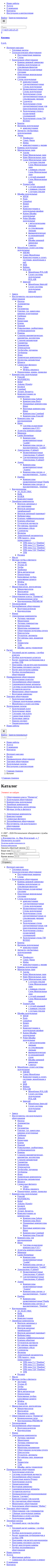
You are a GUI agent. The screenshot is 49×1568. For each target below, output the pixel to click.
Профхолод (28, 138)
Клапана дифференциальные (30, 518)
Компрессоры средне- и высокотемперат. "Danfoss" (35, 485)
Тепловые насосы (15, 1520)
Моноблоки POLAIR (38, 272)
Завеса (15, 294)
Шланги (21, 362)
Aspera (20, 462)
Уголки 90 (22, 584)
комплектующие (30, 82)
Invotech (21, 386)
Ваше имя (5, 851)
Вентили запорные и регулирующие (27, 505)
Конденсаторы (24, 611)
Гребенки (21, 316)
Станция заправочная (27, 340)
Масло (15, 557)
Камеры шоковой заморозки (30, 62)
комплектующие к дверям (35, 145)
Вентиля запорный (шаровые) (31, 513)
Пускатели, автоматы (27, 635)
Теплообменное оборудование (26, 606)
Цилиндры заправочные (28, 360)
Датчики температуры (27, 623)
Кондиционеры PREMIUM (29, 601)
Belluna (26, 267)
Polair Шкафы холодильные (29, 219)
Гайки (26, 367)
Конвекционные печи (27, 599)
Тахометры (22, 343)
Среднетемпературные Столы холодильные (33, 85)
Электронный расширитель (30, 535)
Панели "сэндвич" (20, 1496)
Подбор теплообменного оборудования (23, 673)
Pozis (25, 199)
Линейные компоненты (23, 501)
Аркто (26, 206)
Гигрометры (23, 308)
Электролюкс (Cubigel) (28, 450)
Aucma (26, 152)
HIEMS (26, 252)
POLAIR (27, 269)
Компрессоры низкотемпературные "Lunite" (32, 440)
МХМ (25, 196)
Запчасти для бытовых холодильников (27, 131)
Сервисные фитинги (27, 365)
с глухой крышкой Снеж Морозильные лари (37, 179)
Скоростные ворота (21, 716)
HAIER (20, 496)
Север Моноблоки (31, 255)
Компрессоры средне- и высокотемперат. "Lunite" (34, 446)
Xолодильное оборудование (25, 60)
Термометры (23, 345)
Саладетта (27, 101)
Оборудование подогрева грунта (32, 630)
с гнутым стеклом (36, 191)
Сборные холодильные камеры (26, 701)
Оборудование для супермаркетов (28, 1511)
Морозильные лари (26, 150)
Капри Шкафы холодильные (29, 214)
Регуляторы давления (27, 526)
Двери (20, 135)
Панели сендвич (19, 721)
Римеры (21, 333)
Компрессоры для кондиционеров (25, 419)
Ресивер (21, 555)
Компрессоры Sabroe (32, 399)
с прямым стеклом (36, 189)
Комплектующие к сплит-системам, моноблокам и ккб (35, 259)
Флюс (20, 355)
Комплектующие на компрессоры (26, 395)
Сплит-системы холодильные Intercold (35, 289)
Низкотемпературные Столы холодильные (33, 90)
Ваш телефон (7, 853)
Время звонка (7, 856)
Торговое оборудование (18, 696)
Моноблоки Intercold (37, 284)
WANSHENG (23, 379)
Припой (21, 326)
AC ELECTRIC (24, 491)
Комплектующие (25, 499)
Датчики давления (26, 618)
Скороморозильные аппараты (25, 1489)
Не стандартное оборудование (26, 1501)
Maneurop (21, 433)
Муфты (20, 582)
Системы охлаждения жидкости (27, 686)
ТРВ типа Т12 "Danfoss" (34, 547)
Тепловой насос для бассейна (25, 1523)
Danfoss (20, 477)
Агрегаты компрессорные (29, 430)
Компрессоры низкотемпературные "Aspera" (32, 467)
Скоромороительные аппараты (26, 684)
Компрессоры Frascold (33, 416)
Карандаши (22, 321)
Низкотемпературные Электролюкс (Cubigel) (33, 453)
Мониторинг (23, 621)
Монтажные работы (21, 1557)
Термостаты (22, 643)
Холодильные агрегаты (23, 679)
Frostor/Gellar (29, 184)
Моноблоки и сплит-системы (25, 704)
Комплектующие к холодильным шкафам (33, 209)
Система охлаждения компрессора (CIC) (32, 427)
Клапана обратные (26, 521)
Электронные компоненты (24, 616)
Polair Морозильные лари (34, 155)
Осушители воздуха (21, 689)
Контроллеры (23, 626)
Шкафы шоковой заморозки (36, 241)
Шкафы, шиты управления (29, 647)
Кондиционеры (19, 489)
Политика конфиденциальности (13, 843)
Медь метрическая (25, 572)
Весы (19, 306)
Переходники (23, 574)
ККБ (25, 265)
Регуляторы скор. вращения (30, 638)
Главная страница (10, 778)
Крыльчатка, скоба (26, 594)
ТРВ (25, 552)
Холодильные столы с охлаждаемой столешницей (33, 113)
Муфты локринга (31, 369)
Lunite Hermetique (25, 435)
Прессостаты (23, 633)
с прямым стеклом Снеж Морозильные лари (37, 172)
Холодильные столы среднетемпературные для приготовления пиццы (35, 106)
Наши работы (13, 3)
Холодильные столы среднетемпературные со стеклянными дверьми (34, 96)
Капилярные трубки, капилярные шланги (27, 578)
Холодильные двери (21, 711)
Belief (20, 382)
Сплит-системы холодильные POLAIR (35, 276)
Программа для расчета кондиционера (30, 665)
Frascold (21, 377)
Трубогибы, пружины (27, 350)
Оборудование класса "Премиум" (27, 596)
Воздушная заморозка (22, 694)
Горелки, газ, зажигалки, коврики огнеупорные (28, 312)
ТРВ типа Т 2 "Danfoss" (34, 543)
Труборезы (22, 352)
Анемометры (23, 304)
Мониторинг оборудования (24, 691)
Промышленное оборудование (21, 677)
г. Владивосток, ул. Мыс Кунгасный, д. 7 (20, 838)
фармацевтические (37, 233)
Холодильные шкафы (22, 699)
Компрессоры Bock (32, 401)
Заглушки (21, 562)
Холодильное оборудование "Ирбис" (29, 1506)
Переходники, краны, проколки (32, 372)
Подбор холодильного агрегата (26, 657)
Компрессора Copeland (33, 413)
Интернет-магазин (15, 47)
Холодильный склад (21, 708)
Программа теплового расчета (26, 667)
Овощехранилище (20, 723)
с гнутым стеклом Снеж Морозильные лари (37, 164)
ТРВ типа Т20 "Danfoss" (34, 550)
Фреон (15, 613)
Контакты (11, 10)
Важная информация (9, 845)
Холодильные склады (17, 706)
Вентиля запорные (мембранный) (26, 509)
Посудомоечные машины (29, 55)
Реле (19, 640)
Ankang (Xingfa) (24, 384)
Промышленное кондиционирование (29, 1494)
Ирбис (26, 143)
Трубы (20, 567)
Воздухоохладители (26, 608)
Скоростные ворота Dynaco (24, 1479)
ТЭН (19, 645)
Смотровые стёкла (26, 528)
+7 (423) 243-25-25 (9, 30)
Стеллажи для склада (22, 713)
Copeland (21, 389)
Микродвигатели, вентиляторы (26, 586)
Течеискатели (23, 347)
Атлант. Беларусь (25, 391)
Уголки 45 (22, 565)
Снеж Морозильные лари (34, 160)
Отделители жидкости (27, 523)
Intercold (26, 282)
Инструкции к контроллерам (20, 13)
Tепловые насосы (20, 50)
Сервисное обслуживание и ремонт (28, 1560)
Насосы (20, 301)
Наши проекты (13, 1552)
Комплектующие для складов (25, 1499)
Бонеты (20, 123)
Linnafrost (27, 201)
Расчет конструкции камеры (25, 669)
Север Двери (29, 140)
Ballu (19, 494)
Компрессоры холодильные (24, 374)
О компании (12, 8)
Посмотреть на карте (10, 840)
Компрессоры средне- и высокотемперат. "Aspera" (35, 473)
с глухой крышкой (36, 186)
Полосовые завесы (20, 718)
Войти (4, 18)
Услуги (10, 6)
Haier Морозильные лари (34, 157)
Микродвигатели (25, 589)
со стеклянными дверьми (35, 229)
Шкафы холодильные (27, 194)
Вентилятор (22, 591)
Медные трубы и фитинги (24, 560)
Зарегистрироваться (18, 18)
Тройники (22, 569)
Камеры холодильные (27, 147)
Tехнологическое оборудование (27, 52)
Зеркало (21, 318)
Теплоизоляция (19, 604)
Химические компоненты (29, 357)
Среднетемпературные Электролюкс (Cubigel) (33, 458)
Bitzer (20, 423)
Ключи (20, 323)
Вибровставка (23, 516)
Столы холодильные (26, 79)
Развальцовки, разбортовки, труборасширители (30, 329)
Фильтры (21, 533)
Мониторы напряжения (28, 628)
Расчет (10, 650)
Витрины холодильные (28, 126)
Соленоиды (22, 530)
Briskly (26, 204)
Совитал (32, 245)
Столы (20, 57)
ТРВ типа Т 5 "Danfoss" (34, 545)
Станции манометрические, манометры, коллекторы (30, 336)
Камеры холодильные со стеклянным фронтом (28, 66)
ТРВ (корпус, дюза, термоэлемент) (26, 539)
